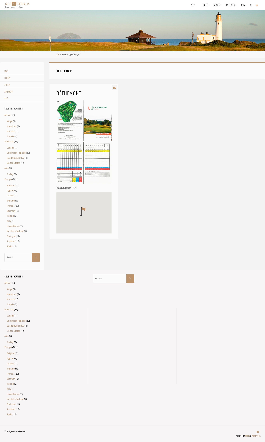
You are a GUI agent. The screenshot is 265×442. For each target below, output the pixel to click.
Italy (9, 221)
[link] (250, 5)
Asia (6, 98)
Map (6, 71)
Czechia (10, 195)
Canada (10, 147)
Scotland (11, 241)
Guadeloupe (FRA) (15, 158)
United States (13, 163)
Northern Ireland (15, 231)
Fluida (247, 435)
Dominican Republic (17, 153)
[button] (82, 211)
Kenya (9, 121)
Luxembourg (13, 226)
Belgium (11, 185)
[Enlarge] (108, 103)
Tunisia (10, 136)
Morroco (11, 131)
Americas (8, 91)
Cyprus (10, 190)
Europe (7, 78)
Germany (11, 211)
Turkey (10, 174)
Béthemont (68, 93)
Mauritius (12, 126)
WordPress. (256, 435)
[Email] (257, 5)
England (11, 200)
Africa (7, 84)
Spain (9, 246)
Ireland (10, 216)
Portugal (11, 236)
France (10, 206)
